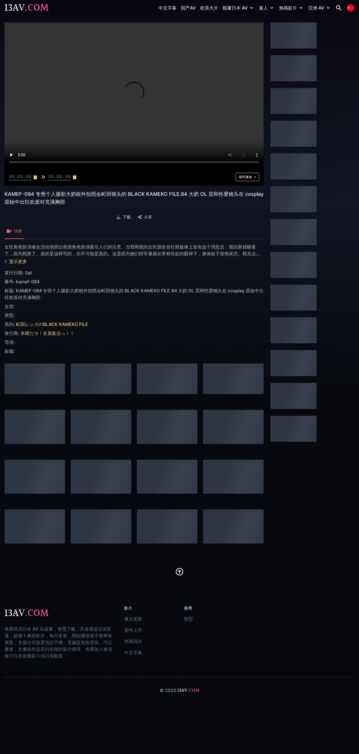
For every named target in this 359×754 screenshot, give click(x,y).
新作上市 (133, 630)
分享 (148, 217)
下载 (127, 217)
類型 (188, 619)
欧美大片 (209, 8)
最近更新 (133, 619)
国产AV (188, 8)
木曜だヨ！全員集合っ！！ (47, 333)
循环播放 (245, 177)
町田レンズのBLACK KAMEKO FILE (52, 324)
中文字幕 (167, 8)
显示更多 (18, 261)
